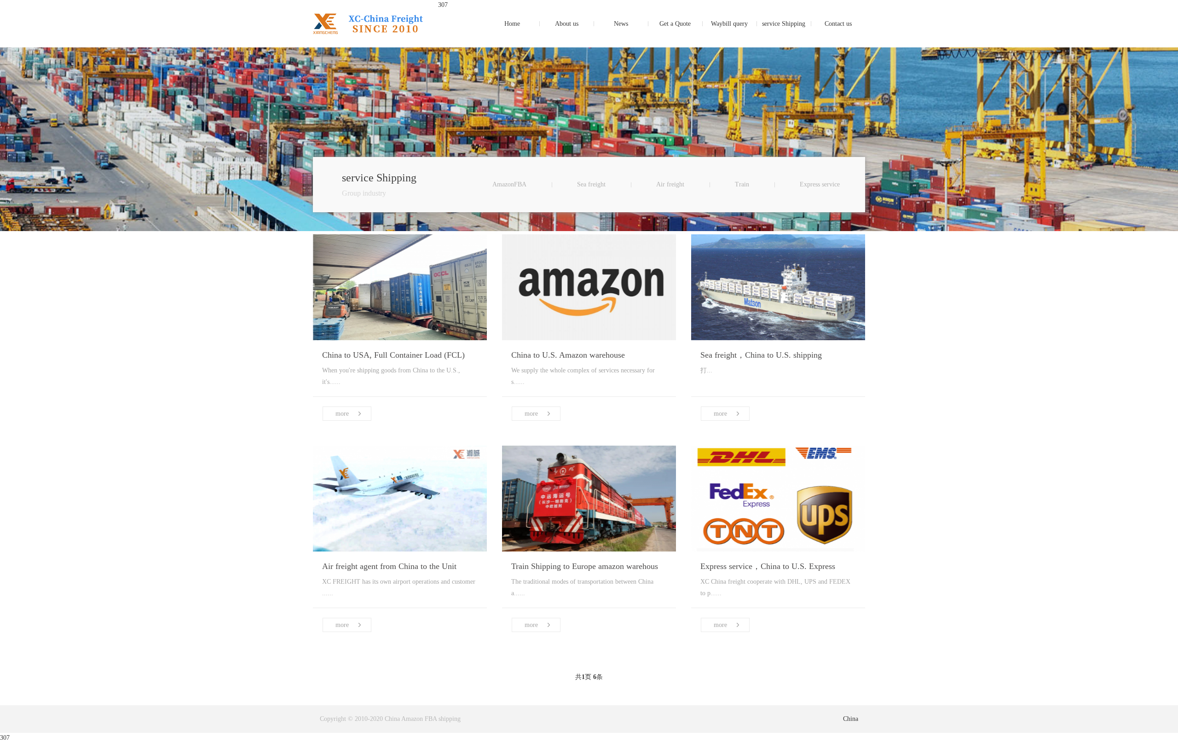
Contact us (838, 23)
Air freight (670, 184)
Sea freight (591, 184)
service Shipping (783, 23)
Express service (820, 184)
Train (742, 184)
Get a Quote (675, 23)
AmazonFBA (509, 184)
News (621, 23)
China (850, 718)
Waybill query (729, 23)
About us (566, 23)
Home (512, 23)
